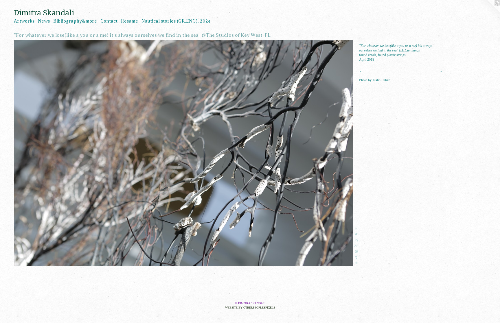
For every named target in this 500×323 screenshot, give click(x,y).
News (44, 21)
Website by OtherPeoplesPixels (250, 307)
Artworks (24, 21)
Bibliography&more (75, 21)
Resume (129, 21)
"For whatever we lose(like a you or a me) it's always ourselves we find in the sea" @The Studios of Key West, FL (142, 35)
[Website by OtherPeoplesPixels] (488, 11)
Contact (108, 21)
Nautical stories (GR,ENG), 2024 (176, 21)
